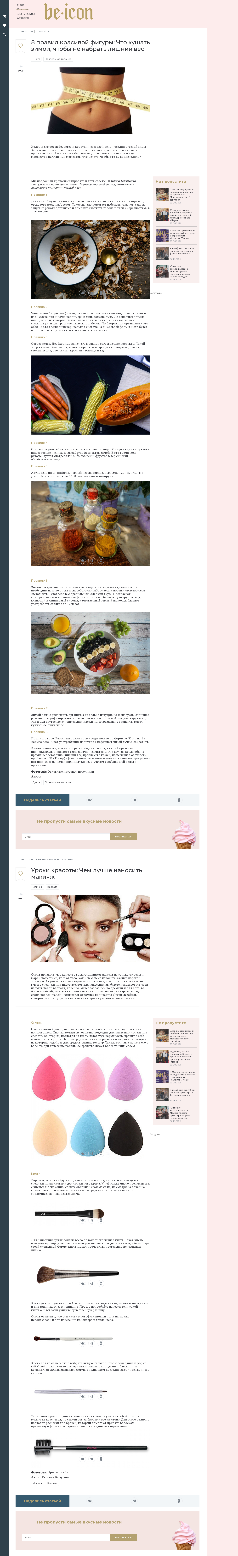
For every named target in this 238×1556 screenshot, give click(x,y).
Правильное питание (58, 59)
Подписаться (123, 836)
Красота (22, 9)
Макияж (37, 886)
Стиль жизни (26, 13)
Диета (36, 59)
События (23, 17)
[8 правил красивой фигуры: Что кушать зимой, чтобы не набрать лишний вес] (21, 46)
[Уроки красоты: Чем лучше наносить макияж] (21, 874)
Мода (20, 4)
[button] (4, 7)
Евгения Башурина (48, 859)
